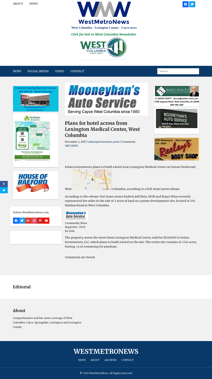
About (18, 3)
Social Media (38, 71)
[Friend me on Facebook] (186, 4)
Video (59, 71)
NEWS (33, 3)
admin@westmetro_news (104, 141)
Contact (77, 71)
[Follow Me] (192, 4)
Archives (110, 359)
